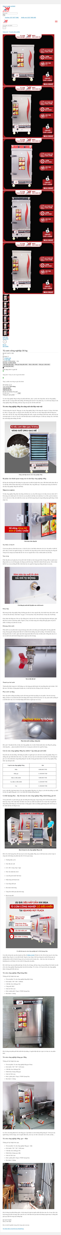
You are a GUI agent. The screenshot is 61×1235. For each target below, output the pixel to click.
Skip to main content (9, 6)
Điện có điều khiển (33, 364)
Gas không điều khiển (8, 366)
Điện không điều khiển (8, 364)
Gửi (19, 393)
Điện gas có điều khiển (44, 364)
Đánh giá (7, 358)
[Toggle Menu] (56, 21)
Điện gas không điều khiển (21, 364)
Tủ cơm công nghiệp (14, 32)
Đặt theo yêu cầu (7, 389)
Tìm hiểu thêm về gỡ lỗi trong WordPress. (13, 1228)
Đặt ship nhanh (6, 388)
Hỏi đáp (7, 359)
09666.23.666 (30, 955)
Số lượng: (6, 385)
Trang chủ (5, 32)
